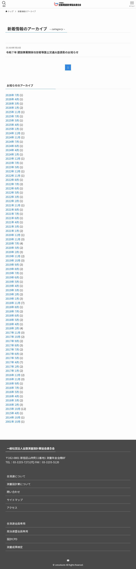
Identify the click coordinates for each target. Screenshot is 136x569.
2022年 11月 (12, 176)
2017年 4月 (12, 362)
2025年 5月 (12, 120)
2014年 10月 (12, 417)
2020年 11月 (12, 239)
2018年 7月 (12, 311)
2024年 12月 (12, 133)
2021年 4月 (12, 222)
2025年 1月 (12, 129)
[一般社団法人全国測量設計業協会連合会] (68, 4)
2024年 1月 (12, 154)
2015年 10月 (12, 409)
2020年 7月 (12, 243)
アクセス (12, 507)
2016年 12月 (12, 375)
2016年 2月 (12, 405)
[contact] (68, 560)
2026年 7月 (12, 95)
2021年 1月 (12, 231)
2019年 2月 (12, 294)
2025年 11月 (12, 112)
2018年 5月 (12, 320)
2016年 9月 (12, 383)
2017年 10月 (12, 337)
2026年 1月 (12, 108)
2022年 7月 (12, 184)
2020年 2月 (12, 252)
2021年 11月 (12, 205)
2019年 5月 (12, 282)
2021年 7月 (12, 214)
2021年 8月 (12, 209)
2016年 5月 (12, 392)
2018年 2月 (12, 328)
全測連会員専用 (16, 523)
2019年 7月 (12, 273)
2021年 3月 (12, 226)
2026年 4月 (12, 99)
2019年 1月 (12, 298)
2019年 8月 (12, 269)
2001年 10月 (12, 421)
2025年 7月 (12, 116)
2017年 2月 (12, 366)
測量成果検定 (15, 547)
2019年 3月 (12, 290)
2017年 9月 (12, 341)
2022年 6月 (12, 188)
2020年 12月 (12, 235)
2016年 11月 (12, 379)
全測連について (16, 476)
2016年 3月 (12, 400)
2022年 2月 (12, 201)
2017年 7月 (12, 349)
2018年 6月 (12, 315)
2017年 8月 (12, 345)
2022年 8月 (12, 180)
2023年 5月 (12, 167)
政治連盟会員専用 (17, 531)
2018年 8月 (12, 307)
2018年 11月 (12, 303)
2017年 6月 (12, 354)
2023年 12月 (12, 158)
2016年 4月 (12, 396)
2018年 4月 (12, 324)
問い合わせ (13, 492)
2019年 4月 (12, 286)
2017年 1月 (12, 371)
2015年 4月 (12, 413)
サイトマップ (15, 500)
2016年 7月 (12, 388)
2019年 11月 (12, 256)
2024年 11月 (12, 137)
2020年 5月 (12, 248)
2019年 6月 (12, 277)
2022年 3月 (12, 197)
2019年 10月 (12, 260)
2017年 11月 (12, 332)
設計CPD (12, 539)
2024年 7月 (12, 142)
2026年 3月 (12, 103)
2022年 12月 (12, 171)
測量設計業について (19, 484)
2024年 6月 (12, 146)
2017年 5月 (12, 358)
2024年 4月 (12, 150)
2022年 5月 (12, 192)
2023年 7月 (12, 163)
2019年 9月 (12, 265)
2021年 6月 (12, 218)
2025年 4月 (12, 125)
